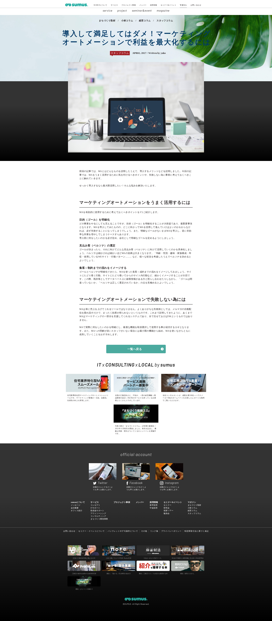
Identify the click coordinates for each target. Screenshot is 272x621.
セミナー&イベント (168, 5)
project (122, 10)
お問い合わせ (196, 5)
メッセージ (75, 505)
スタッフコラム (165, 20)
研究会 (166, 508)
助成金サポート (97, 511)
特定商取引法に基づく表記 (196, 531)
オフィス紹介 (76, 511)
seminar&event (142, 10)
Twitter (102, 483)
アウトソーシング (98, 513)
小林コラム (127, 20)
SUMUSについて (100, 5)
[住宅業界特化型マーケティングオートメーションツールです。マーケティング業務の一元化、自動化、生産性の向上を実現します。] (88, 383)
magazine (163, 10)
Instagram (172, 483)
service (107, 10)
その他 (144, 531)
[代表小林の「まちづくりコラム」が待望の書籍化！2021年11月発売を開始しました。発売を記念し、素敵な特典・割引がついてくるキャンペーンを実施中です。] (136, 414)
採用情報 (153, 5)
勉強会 (166, 513)
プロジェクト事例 (128, 5)
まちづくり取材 (107, 20)
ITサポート (95, 508)
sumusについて (78, 502)
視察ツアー (168, 511)
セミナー (167, 505)
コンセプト (95, 505)
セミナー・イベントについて (91, 531)
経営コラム (145, 20)
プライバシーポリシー (171, 531)
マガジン (183, 5)
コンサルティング (98, 516)
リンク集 (154, 531)
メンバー (142, 5)
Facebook (136, 483)
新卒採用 (153, 505)
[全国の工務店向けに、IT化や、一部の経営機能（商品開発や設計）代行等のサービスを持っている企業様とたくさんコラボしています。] (136, 383)
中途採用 (153, 508)
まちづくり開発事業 (99, 519)
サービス (114, 5)
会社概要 (74, 508)
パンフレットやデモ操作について (123, 531)
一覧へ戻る (134, 349)
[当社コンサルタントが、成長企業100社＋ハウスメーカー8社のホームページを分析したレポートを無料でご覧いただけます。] (183, 383)
